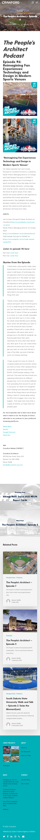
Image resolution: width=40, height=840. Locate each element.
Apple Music (7, 426)
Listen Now (14, 253)
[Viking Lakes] (15, 758)
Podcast (20, 11)
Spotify (5, 429)
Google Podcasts (9, 432)
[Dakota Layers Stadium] (7, 758)
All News (5, 809)
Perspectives (10, 578)
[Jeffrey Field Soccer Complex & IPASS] (15, 750)
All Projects (6, 765)
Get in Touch (25, 783)
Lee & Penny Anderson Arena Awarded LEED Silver (10, 803)
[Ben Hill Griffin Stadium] (7, 750)
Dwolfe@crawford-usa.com (13, 465)
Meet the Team (26, 755)
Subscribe (6, 435)
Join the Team (25, 780)
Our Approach (25, 751)
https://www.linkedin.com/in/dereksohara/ (18, 234)
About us (24, 747)
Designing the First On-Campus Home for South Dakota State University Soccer (11, 783)
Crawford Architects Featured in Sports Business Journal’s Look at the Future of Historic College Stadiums (10, 793)
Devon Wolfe (11, 24)
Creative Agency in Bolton (25, 832)
